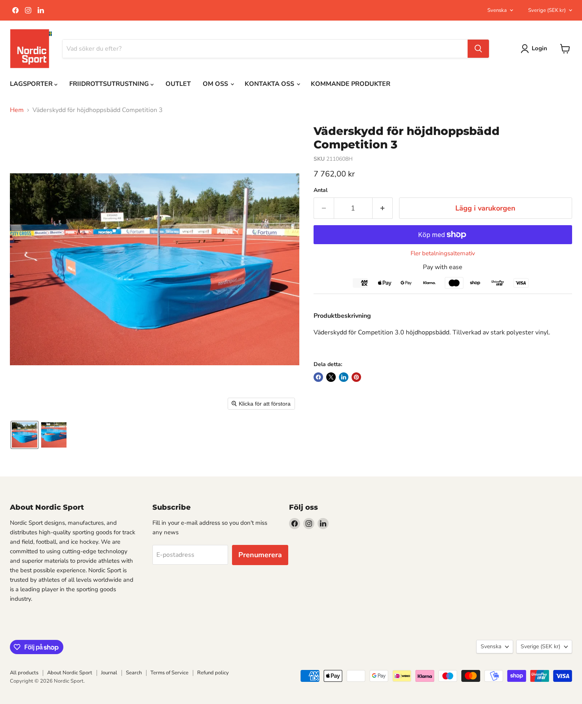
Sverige (547, 10)
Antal (320, 190)
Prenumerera (260, 555)
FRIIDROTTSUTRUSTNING (109, 84)
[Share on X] (331, 377)
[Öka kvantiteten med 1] (383, 208)
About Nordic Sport (69, 672)
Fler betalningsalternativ (443, 253)
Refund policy (213, 672)
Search (134, 672)
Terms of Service (169, 672)
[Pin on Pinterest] (356, 377)
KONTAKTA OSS (270, 84)
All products (24, 672)
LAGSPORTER (32, 84)
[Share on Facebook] (318, 377)
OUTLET (178, 84)
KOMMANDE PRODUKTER (350, 84)
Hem (17, 110)
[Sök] (478, 49)
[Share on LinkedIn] (343, 377)
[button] (24, 434)
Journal (109, 672)
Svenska (497, 10)
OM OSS (216, 84)
